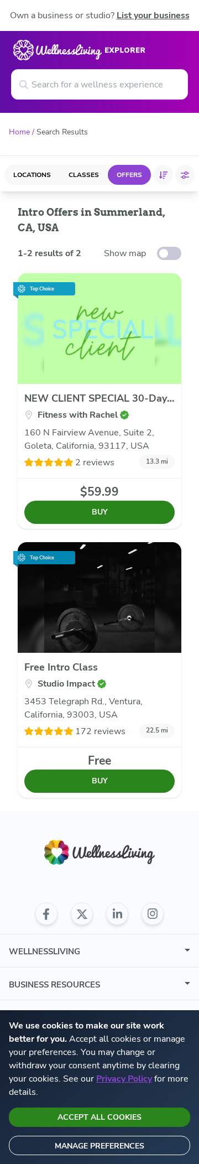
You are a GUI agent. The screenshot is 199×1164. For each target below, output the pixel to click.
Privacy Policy (124, 1079)
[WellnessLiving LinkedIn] (117, 914)
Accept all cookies (99, 1117)
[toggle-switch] (169, 253)
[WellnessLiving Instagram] (153, 914)
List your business (153, 15)
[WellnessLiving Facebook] (46, 914)
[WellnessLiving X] (82, 914)
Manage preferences (99, 1146)
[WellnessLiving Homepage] (99, 852)
